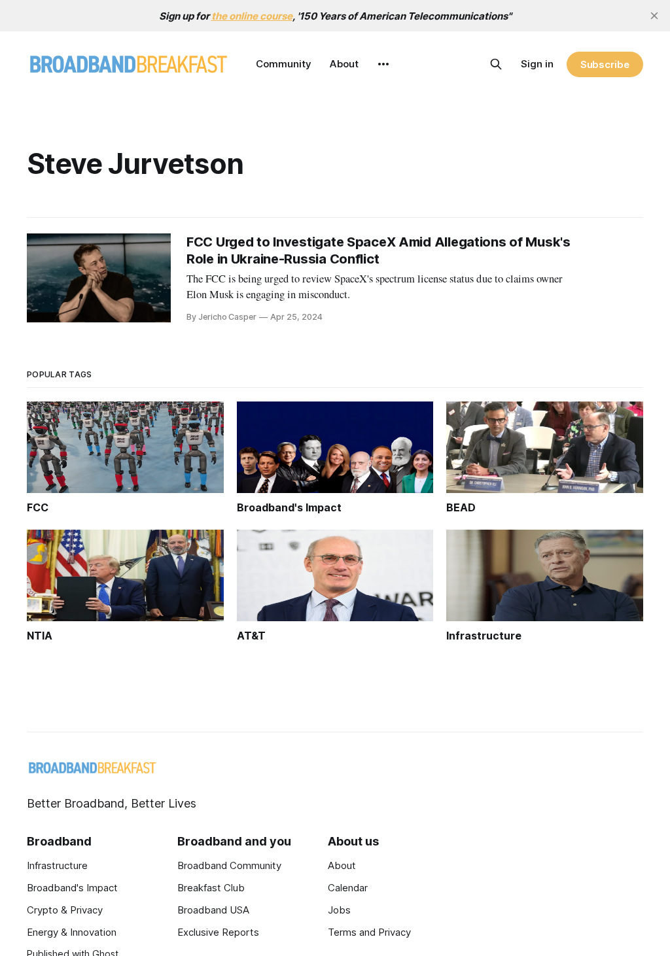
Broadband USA (213, 910)
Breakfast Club (211, 887)
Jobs (339, 910)
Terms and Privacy (369, 932)
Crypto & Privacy (65, 910)
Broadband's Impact (72, 887)
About (344, 64)
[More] (383, 64)
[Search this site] (495, 64)
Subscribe (604, 64)
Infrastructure (57, 865)
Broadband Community (229, 865)
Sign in (537, 64)
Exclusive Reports (218, 932)
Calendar (348, 887)
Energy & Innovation (71, 932)
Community (283, 64)
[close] (654, 15)
